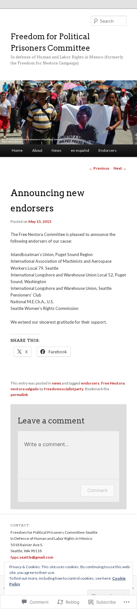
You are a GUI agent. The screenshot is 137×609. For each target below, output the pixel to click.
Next (119, 168)
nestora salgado (25, 388)
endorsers (90, 383)
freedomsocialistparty (63, 388)
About (37, 150)
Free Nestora (113, 383)
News (56, 150)
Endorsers (107, 150)
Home (17, 150)
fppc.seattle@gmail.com (32, 557)
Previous (99, 168)
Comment (97, 490)
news (56, 383)
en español (80, 150)
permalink (19, 394)
